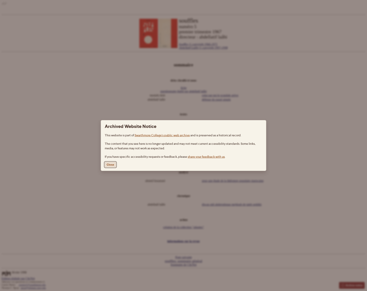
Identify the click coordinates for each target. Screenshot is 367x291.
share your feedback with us (206, 157)
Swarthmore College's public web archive (162, 135)
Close (110, 164)
